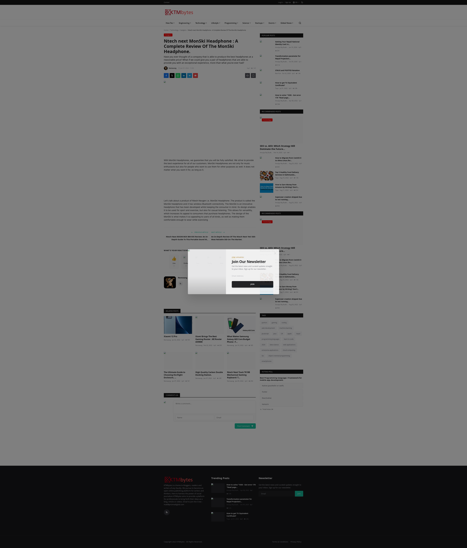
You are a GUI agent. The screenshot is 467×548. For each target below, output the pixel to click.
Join (252, 286)
